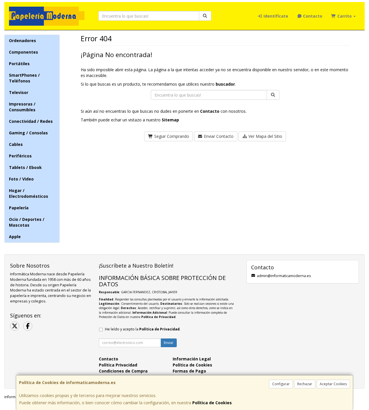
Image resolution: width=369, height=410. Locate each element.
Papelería (19, 207)
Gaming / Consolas (28, 133)
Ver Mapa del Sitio (264, 136)
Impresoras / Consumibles (22, 106)
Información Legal (192, 359)
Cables (16, 144)
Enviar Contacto (218, 136)
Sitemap (170, 120)
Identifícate (275, 16)
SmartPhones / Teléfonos (24, 78)
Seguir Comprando (171, 136)
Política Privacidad (118, 365)
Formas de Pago (189, 371)
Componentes (23, 52)
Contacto (312, 16)
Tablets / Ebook (25, 167)
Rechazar (304, 383)
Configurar (281, 383)
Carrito (344, 16)
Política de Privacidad (158, 317)
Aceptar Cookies (333, 383)
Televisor (18, 92)
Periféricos (20, 156)
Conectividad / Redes (31, 121)
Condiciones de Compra (123, 371)
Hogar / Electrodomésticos (28, 193)
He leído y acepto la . (142, 329)
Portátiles (19, 63)
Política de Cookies (212, 402)
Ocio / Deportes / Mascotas (26, 222)
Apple (15, 236)
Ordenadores (22, 40)
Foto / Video (21, 179)
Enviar (169, 342)
